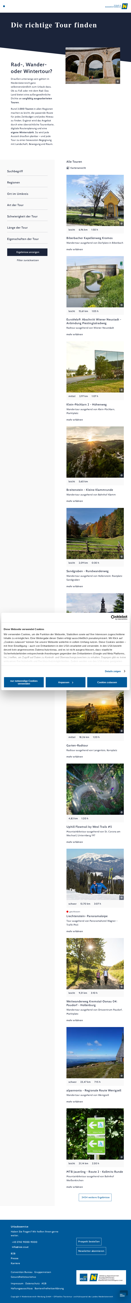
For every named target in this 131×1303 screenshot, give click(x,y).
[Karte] (10, 6)
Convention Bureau (21, 1272)
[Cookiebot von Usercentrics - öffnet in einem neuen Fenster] (113, 617)
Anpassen (63, 682)
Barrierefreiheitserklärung (49, 1288)
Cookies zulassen (107, 682)
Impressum (17, 1283)
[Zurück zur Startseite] (116, 6)
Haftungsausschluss (22, 1288)
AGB (44, 1283)
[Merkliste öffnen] (13, 6)
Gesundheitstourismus (23, 1276)
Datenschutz (32, 1283)
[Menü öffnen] (4, 6)
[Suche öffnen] (16, 6)
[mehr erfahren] (95, 213)
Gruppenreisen (42, 1272)
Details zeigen (113, 671)
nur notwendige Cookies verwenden (24, 682)
